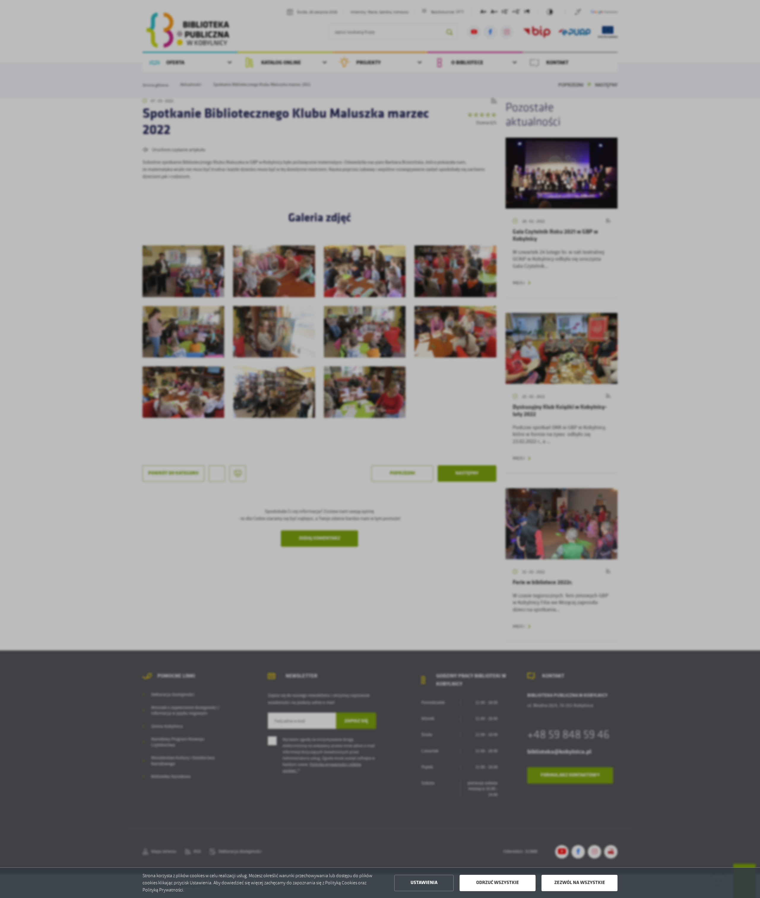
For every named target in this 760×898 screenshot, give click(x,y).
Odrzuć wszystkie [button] (497, 882)
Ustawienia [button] (424, 882)
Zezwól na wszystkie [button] (579, 882)
